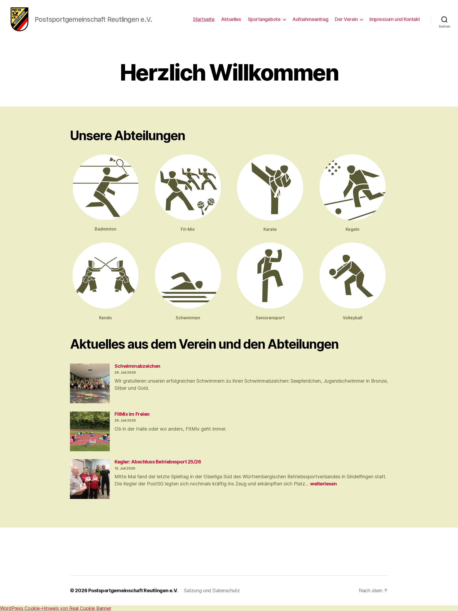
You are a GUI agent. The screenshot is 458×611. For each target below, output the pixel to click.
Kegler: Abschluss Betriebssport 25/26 (157, 461)
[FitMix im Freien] (90, 432)
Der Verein (346, 19)
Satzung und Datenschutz (212, 590)
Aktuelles (231, 19)
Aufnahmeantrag (310, 19)
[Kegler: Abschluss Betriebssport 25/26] (90, 480)
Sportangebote (264, 19)
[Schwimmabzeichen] (90, 384)
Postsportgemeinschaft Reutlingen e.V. (133, 590)
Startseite (203, 19)
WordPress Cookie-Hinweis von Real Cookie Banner (55, 608)
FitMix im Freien (131, 414)
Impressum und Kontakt (394, 19)
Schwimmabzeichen (137, 366)
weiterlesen (323, 483)
